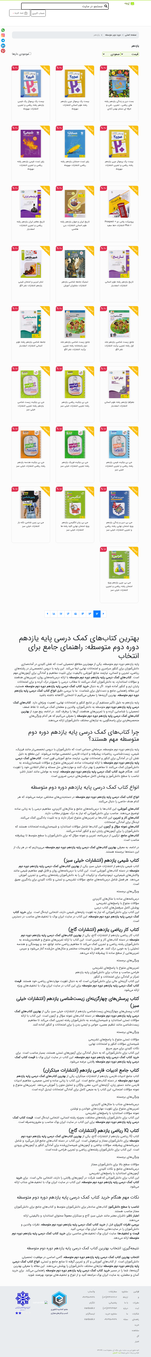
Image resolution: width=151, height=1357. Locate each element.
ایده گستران (117, 1353)
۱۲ (97, 613)
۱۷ (61, 613)
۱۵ (75, 613)
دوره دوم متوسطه (113, 35)
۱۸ (53, 613)
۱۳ (89, 613)
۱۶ (68, 613)
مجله (125, 1319)
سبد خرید (18, 13)
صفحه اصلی (130, 35)
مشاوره (125, 1291)
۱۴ (82, 613)
